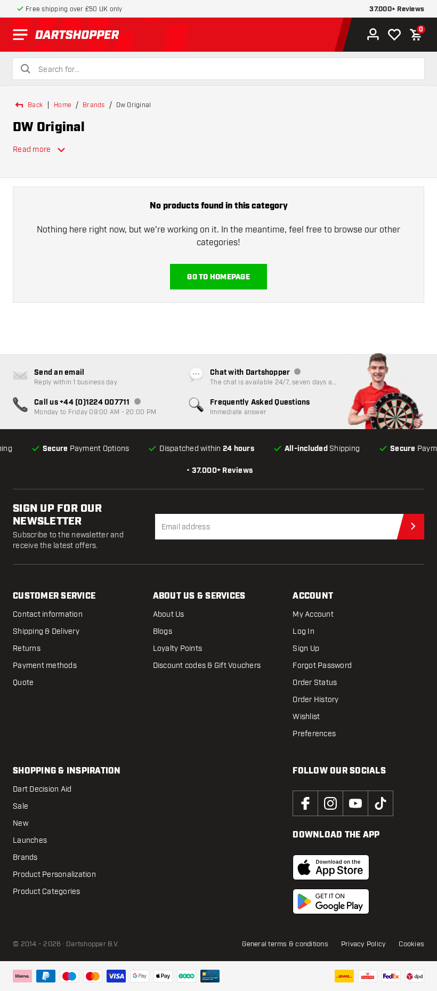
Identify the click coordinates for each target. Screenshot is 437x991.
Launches (30, 840)
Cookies (411, 944)
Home (62, 105)
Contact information (48, 614)
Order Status (315, 682)
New (20, 823)
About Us (168, 614)
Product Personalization (54, 874)
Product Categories (46, 891)
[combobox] (225, 70)
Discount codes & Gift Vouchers (207, 665)
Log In (303, 631)
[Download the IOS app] (331, 867)
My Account (313, 614)
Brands (25, 857)
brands (94, 105)
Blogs (162, 631)
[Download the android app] (331, 901)
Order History (315, 699)
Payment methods (45, 665)
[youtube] (355, 803)
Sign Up (306, 648)
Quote (23, 682)
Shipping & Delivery (46, 631)
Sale (20, 806)
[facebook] (305, 803)
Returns (27, 648)
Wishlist (306, 716)
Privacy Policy (363, 944)
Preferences (314, 733)
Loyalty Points (178, 648)
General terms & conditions (285, 944)
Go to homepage (218, 277)
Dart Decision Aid (42, 789)
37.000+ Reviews (396, 9)
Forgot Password (322, 665)
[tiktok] (380, 803)
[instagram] (330, 803)
